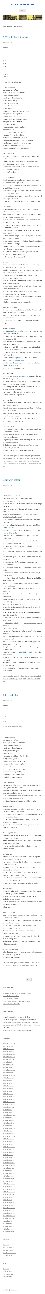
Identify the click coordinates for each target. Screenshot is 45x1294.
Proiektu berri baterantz (16, 1017)
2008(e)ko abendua (9, 1136)
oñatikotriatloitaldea (13, 464)
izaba (9, 461)
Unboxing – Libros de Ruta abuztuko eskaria (17, 993)
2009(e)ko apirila (8, 1126)
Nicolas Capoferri (19, 363)
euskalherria (34, 458)
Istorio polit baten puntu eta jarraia (28, 1025)
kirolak (14, 461)
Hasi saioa (6, 1269)
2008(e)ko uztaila (8, 1149)
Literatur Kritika (8, 1250)
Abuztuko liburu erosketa (11, 996)
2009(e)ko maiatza (8, 1123)
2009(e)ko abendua (9, 1104)
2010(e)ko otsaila (8, 1099)
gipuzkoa (6, 679)
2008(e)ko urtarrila (9, 1163)
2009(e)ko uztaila (8, 1118)
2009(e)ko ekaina (8, 1120)
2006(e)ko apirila (8, 1205)
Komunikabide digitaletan (25, 652)
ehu (36, 963)
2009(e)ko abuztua (9, 1115)
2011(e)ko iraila (7, 1062)
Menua (22, 10)
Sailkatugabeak (14, 456)
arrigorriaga (29, 456)
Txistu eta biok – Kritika (10, 998)
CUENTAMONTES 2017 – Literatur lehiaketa (16, 1001)
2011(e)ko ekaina (8, 1065)
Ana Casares (7, 363)
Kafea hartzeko (10, 694)
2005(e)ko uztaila (8, 1226)
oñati (4, 464)
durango (21, 458)
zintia (24, 679)
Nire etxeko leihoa (22, 4)
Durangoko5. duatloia (20, 376)
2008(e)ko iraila (7, 1144)
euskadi (27, 458)
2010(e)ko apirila (8, 1094)
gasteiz (8, 965)
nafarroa (25, 461)
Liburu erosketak (8, 1248)
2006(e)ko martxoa (9, 1208)
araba (27, 963)
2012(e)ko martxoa (9, 1054)
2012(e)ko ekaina (8, 1051)
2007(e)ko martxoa (9, 1184)
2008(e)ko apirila (8, 1155)
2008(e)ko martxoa (9, 1157)
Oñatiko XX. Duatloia (16, 331)
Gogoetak (6, 1245)
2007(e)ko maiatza (8, 1179)
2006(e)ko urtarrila (9, 1213)
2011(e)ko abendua (9, 1057)
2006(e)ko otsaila (8, 1210)
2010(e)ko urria (7, 1081)
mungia (19, 461)
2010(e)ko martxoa (9, 1096)
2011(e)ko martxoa (9, 1070)
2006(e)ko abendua (9, 1192)
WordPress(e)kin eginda (10, 1290)
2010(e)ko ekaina (8, 1089)
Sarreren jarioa (7, 1271)
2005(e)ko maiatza (8, 1232)
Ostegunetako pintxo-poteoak (19, 1020)
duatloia (15, 458)
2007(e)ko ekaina (8, 1176)
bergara (27, 676)
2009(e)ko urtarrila (9, 1134)
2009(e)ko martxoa (9, 1128)
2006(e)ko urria (7, 1197)
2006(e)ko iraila (7, 1200)
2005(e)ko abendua (9, 1216)
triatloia (23, 464)
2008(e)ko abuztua (9, 1147)
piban (4, 1020)
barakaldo (36, 456)
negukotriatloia (34, 461)
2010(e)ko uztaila (8, 1086)
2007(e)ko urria (7, 1171)
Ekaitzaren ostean (12, 479)
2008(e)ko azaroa (8, 1139)
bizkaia (9, 458)
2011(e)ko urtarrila (9, 1073)
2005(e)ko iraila (7, 1224)
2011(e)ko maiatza (8, 1067)
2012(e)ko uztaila (8, 1049)
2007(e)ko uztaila (8, 1173)
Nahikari (5, 1030)
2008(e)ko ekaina (8, 1152)
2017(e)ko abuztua (9, 1043)
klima (11, 679)
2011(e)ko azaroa (8, 1059)
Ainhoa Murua (20, 360)
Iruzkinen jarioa (8, 1274)
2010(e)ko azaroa (8, 1078)
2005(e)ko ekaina (8, 1229)
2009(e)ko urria (7, 1110)
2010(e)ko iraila (7, 1083)
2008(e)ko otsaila (8, 1160)
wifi (18, 965)
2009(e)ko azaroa (8, 1107)
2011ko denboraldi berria (15, 36)
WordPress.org (7, 1277)
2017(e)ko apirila (8, 1046)
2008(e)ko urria (7, 1142)
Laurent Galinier (35, 363)
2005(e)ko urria (7, 1221)
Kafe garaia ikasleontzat (18, 1030)
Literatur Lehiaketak (9, 1253)
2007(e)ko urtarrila (9, 1189)
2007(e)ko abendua (9, 1165)
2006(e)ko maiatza (8, 1202)
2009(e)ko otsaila (8, 1131)
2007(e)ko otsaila (8, 1187)
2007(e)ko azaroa (8, 1168)
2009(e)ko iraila (7, 1112)
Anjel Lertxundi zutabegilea (11, 1004)
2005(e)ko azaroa (8, 1218)
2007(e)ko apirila (8, 1181)
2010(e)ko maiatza (8, 1091)
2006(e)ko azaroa (8, 1195)
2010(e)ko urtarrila (9, 1102)
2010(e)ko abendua (9, 1075)
